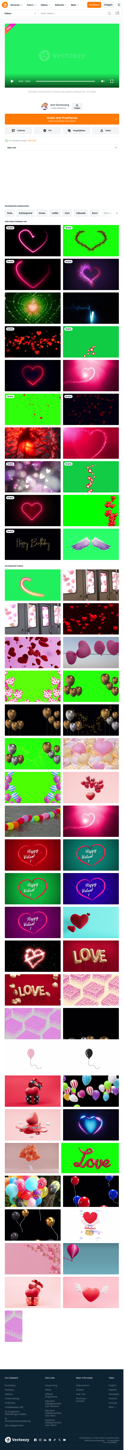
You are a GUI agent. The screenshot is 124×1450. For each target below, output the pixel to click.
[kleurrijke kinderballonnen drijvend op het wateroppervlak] (33, 820)
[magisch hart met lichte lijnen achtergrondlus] (91, 442)
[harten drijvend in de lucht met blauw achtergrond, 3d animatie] (91, 921)
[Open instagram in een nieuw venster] (40, 1438)
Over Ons (81, 1392)
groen (42, 211)
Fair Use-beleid (107, 1441)
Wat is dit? (32, 140)
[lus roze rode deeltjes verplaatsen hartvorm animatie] (91, 374)
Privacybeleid (111, 1439)
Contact (80, 1388)
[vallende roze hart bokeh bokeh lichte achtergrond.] (33, 475)
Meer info (11, 146)
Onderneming (12, 1397)
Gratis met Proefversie (62, 119)
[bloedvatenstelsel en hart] (33, 442)
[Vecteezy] (5, 5)
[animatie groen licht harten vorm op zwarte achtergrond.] (33, 307)
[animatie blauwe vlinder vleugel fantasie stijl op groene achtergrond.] (91, 543)
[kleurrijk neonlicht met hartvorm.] (33, 273)
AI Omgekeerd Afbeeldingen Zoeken (15, 1411)
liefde (55, 211)
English (110, 1384)
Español (110, 1388)
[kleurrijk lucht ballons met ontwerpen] (33, 1190)
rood (95, 211)
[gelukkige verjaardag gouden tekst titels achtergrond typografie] (33, 543)
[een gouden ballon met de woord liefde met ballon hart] (33, 988)
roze (9, 211)
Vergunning (51, 1384)
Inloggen (108, 4)
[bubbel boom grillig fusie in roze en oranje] (32, 1157)
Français (110, 1401)
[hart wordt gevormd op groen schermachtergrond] (91, 239)
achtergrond (25, 211)
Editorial (59, 4)
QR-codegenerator (14, 1424)
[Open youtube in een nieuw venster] (64, 1438)
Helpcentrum (82, 1384)
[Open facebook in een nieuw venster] (35, 1438)
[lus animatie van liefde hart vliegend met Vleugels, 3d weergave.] (91, 1291)
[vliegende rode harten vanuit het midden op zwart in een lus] (33, 340)
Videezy (9, 1392)
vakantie (80, 211)
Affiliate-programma (51, 1394)
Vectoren (15, 4)
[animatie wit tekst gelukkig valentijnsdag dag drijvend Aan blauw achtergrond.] (91, 887)
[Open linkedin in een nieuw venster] (45, 1438)
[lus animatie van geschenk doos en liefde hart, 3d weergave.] (33, 1090)
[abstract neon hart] (33, 239)
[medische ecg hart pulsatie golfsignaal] (91, 307)
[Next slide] (112, 212)
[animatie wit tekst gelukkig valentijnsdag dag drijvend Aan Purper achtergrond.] (33, 921)
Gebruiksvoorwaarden (92, 1439)
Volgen (77, 108)
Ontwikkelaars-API (14, 1405)
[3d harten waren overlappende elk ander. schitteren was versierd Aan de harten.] (91, 752)
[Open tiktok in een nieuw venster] (55, 1438)
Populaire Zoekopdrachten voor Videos (53, 1421)
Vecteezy (9, 1388)
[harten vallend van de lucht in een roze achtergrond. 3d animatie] (33, 651)
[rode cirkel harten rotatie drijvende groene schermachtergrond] (91, 340)
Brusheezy (10, 1384)
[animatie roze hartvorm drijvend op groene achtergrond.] (33, 584)
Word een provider (81, 1398)
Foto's (30, 4)
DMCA (48, 1388)
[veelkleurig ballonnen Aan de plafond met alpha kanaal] (91, 1090)
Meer (73, 4)
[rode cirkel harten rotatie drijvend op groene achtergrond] (91, 475)
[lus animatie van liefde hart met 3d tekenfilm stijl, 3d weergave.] (91, 786)
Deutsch (110, 1397)
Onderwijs (10, 1401)
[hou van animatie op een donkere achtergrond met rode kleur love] (91, 273)
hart (67, 211)
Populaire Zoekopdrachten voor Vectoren (53, 1402)
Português (111, 1392)
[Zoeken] (109, 13)
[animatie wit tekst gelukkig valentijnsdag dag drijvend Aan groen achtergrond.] (91, 853)
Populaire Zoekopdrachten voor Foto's (53, 1412)
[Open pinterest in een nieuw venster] (50, 1438)
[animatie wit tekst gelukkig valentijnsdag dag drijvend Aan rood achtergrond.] (33, 853)
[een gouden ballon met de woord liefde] (91, 955)
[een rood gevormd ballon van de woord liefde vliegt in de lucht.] (90, 1157)
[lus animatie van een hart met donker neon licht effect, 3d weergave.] (91, 1123)
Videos (44, 4)
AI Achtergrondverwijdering (18, 1418)
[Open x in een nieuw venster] (59, 1438)
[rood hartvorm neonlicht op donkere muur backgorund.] (33, 509)
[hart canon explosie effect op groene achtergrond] (33, 408)
